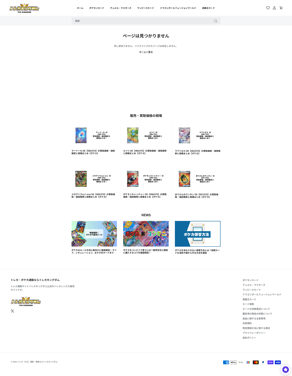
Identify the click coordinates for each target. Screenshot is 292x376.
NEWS (146, 214)
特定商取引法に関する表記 (256, 328)
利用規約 (247, 323)
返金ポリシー (249, 337)
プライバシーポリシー (254, 332)
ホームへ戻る (146, 51)
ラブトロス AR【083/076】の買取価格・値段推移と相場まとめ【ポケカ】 (197, 152)
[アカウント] (274, 8)
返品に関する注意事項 (254, 318)
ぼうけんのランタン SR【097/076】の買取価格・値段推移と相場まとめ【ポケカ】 (196, 195)
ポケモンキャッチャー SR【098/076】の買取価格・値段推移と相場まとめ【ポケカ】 (145, 195)
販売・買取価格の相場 (146, 115)
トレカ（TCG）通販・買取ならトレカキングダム (37, 361)
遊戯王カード (208, 7)
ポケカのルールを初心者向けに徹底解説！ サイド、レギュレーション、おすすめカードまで (94, 251)
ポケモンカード (96, 7)
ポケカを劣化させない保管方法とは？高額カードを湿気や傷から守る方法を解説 (197, 251)
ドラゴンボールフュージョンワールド (178, 7)
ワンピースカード (145, 7)
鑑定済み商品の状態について (257, 313)
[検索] (215, 21)
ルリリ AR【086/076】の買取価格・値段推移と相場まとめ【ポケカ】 (145, 152)
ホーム (80, 7)
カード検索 (248, 304)
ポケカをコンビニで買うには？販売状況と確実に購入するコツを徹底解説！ (145, 251)
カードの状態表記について (256, 308)
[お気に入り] (267, 7)
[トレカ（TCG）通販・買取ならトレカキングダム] (24, 8)
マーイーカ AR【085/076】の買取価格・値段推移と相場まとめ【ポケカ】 (93, 152)
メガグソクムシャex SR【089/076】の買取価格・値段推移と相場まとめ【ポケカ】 (93, 195)
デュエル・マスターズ (120, 7)
